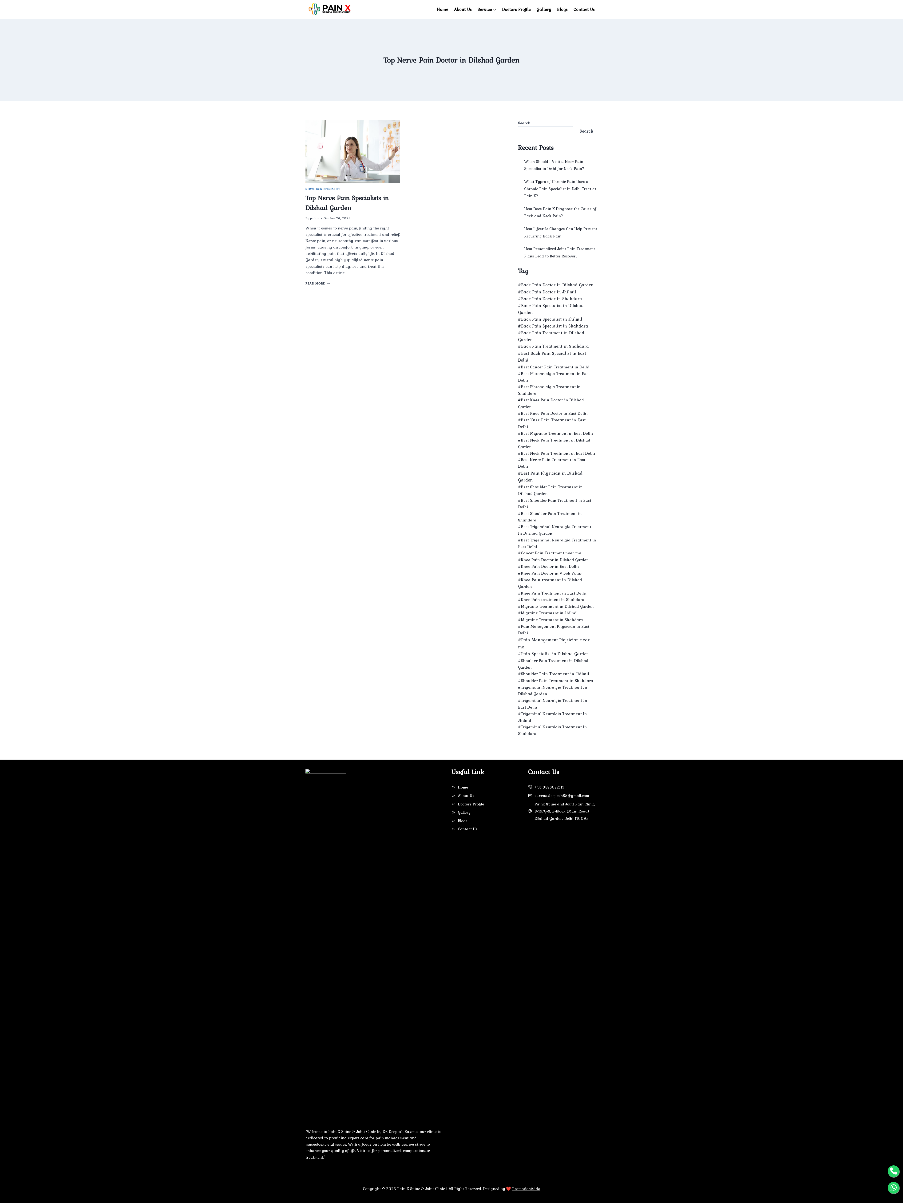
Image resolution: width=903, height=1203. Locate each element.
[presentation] (352, 151)
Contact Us (584, 9)
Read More (317, 283)
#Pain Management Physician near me (554, 643)
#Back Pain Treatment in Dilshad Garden (551, 336)
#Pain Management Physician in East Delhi (553, 629)
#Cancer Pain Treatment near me (549, 553)
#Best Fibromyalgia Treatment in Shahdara (549, 390)
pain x (314, 218)
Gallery (544, 9)
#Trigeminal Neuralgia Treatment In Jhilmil (552, 717)
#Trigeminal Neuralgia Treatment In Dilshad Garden (552, 690)
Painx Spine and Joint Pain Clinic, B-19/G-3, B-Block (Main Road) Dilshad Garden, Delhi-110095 (565, 811)
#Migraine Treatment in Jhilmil (548, 613)
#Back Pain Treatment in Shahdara (553, 346)
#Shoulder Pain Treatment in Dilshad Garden (553, 664)
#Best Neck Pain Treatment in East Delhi (556, 453)
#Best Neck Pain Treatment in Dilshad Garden (554, 443)
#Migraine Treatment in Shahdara (550, 620)
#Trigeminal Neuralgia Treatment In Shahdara (552, 730)
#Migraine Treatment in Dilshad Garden (556, 606)
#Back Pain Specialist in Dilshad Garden (551, 309)
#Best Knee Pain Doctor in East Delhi (552, 413)
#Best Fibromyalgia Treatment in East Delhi (554, 377)
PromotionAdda (526, 1189)
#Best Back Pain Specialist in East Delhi (552, 356)
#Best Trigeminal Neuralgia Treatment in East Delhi (557, 543)
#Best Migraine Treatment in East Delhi (555, 433)
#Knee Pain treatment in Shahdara (551, 599)
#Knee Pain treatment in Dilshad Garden (550, 583)
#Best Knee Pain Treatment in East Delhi (552, 423)
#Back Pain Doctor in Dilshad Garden (556, 285)
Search (524, 123)
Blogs (562, 9)
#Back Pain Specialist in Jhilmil (550, 319)
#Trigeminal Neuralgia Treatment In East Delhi (552, 703)
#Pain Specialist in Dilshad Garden (553, 654)
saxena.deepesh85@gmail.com (562, 796)
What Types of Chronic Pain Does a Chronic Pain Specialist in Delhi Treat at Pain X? (560, 188)
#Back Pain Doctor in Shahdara (550, 299)
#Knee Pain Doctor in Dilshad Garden (553, 560)
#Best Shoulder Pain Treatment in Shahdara (550, 516)
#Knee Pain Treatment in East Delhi (552, 593)
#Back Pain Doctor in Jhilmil (547, 292)
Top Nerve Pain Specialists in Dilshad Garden (347, 203)
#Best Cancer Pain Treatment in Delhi (553, 367)
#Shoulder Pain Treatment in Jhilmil (553, 674)
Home (442, 9)
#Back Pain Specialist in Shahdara (553, 326)
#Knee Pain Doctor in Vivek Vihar (550, 573)
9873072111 (553, 787)
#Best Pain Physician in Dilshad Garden (550, 476)
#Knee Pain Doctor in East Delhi (548, 566)
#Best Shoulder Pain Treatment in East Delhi (554, 503)
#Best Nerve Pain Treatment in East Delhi (551, 463)
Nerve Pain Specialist (322, 189)
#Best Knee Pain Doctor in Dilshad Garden (551, 403)
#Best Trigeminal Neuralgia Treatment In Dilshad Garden (554, 530)
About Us (463, 9)
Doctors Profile (516, 9)
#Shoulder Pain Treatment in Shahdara (555, 681)
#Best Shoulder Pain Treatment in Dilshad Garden (550, 490)
